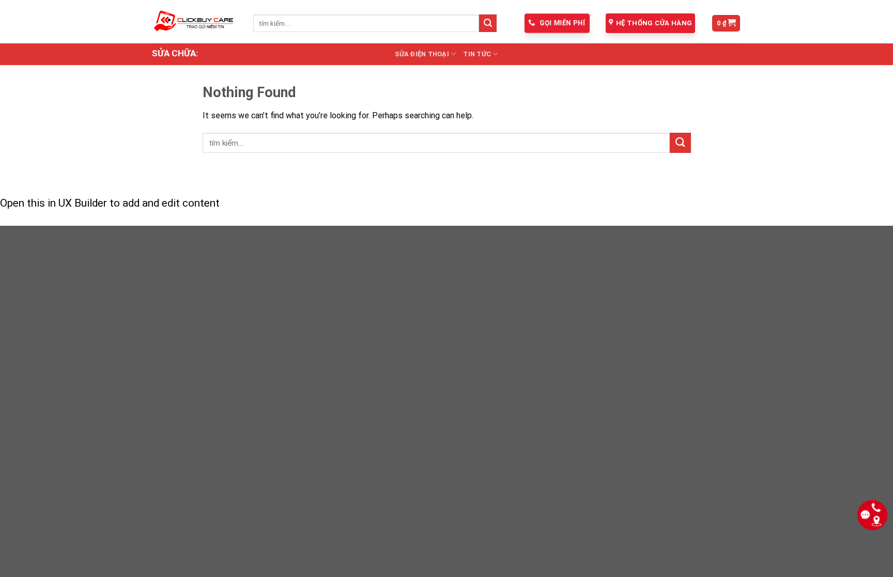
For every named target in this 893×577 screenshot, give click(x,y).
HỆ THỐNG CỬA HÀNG (654, 23)
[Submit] (488, 23)
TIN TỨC (477, 54)
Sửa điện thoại (422, 54)
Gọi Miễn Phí (561, 23)
